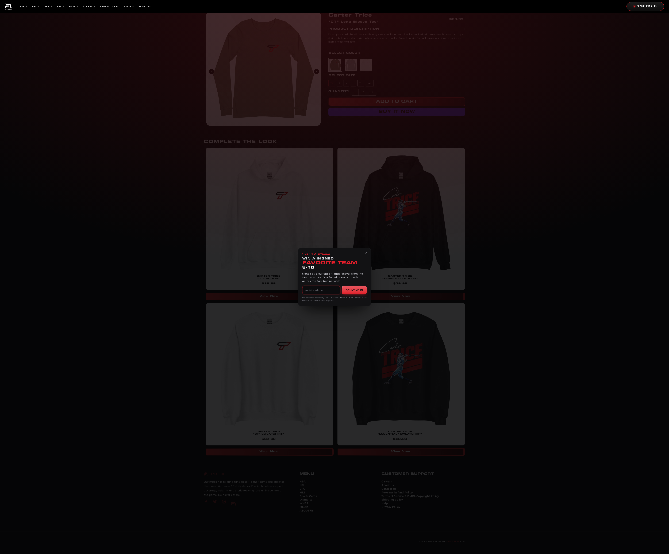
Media (127, 6)
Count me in (354, 290)
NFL (22, 6)
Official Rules (346, 297)
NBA (34, 6)
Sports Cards (109, 6)
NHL (59, 6)
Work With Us (647, 6)
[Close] (366, 253)
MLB (46, 6)
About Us (145, 6)
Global (87, 6)
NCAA (72, 6)
